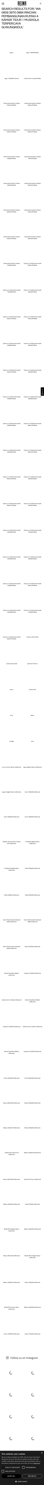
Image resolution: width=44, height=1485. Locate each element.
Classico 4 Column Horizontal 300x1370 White (11, 638)
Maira (32, 715)
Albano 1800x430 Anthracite (11, 1204)
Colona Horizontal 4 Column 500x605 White (11, 264)
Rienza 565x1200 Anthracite (11, 1256)
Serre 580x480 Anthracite (32, 792)
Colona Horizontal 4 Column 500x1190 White (11, 104)
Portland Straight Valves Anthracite (11, 869)
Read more (37, 1463)
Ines (32, 741)
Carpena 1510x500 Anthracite (32, 1051)
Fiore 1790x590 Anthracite (11, 1334)
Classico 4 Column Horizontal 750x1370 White (11, 371)
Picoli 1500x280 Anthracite (12, 1078)
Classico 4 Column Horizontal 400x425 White (32, 291)
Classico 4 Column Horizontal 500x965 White (11, 611)
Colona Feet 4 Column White (32, 78)
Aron (11, 715)
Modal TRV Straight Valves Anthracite (32, 1256)
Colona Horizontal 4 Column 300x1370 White (11, 237)
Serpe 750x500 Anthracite (32, 1334)
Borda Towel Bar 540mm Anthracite (32, 1001)
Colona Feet (32, 689)
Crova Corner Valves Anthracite (11, 767)
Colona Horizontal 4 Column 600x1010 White (11, 211)
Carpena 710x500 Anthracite (32, 973)
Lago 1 (12, 52)
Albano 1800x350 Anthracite (32, 1229)
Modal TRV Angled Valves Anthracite (11, 1230)
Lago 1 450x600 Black (32, 52)
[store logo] (22, 4)
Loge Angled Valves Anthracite (32, 767)
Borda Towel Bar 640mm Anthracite (11, 1052)
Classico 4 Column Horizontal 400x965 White (32, 398)
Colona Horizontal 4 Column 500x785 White (32, 157)
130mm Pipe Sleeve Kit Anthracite (12, 1153)
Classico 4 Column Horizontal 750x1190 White (32, 317)
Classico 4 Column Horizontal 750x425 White (32, 531)
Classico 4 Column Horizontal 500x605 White (11, 531)
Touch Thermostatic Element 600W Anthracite (32, 921)
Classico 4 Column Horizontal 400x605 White (11, 344)
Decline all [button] (32, 1476)
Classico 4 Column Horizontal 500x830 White (32, 558)
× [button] (41, 1453)
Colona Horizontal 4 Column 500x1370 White (11, 131)
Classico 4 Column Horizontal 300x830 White (32, 504)
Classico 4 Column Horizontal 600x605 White (11, 398)
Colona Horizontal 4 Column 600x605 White (11, 157)
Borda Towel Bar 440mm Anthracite (11, 974)
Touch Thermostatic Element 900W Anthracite (11, 947)
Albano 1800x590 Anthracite (32, 1307)
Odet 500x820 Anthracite (11, 895)
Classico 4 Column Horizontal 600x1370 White (11, 504)
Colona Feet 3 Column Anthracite (32, 1026)
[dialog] (22, 1468)
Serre (11, 689)
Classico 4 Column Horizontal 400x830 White (32, 371)
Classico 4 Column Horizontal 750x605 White (11, 584)
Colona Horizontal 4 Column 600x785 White (11, 184)
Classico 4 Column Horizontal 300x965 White (11, 558)
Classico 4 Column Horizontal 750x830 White (32, 611)
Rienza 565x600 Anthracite (32, 1103)
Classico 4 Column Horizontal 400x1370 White (32, 451)
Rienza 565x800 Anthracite (32, 1128)
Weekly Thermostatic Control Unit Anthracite (11, 842)
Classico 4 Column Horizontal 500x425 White (32, 478)
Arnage (11, 741)
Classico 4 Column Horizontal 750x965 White (11, 291)
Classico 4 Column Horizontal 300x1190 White (32, 584)
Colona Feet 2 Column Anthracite (11, 1000)
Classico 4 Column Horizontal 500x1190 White (32, 264)
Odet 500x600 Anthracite (32, 868)
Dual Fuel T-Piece (32, 664)
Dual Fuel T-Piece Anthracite (32, 1179)
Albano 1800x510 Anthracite (11, 1282)
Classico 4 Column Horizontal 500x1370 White (11, 317)
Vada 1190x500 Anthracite (32, 1282)
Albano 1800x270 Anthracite (11, 1128)
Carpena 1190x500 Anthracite (11, 1026)
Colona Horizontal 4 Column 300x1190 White (32, 211)
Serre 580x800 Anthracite (32, 817)
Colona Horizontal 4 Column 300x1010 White (32, 237)
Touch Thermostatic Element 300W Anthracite (11, 921)
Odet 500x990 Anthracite (32, 895)
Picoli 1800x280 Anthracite (32, 1078)
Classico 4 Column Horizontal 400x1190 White (32, 424)
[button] (22, 1481)
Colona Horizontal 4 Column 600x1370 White (32, 131)
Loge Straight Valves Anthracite (11, 792)
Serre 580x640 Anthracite (11, 817)
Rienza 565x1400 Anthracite (11, 1103)
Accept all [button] (11, 1476)
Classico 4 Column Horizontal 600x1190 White (11, 478)
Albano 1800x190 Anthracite (32, 1153)
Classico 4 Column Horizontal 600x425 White (32, 344)
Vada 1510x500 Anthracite (32, 946)
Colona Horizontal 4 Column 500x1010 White (32, 184)
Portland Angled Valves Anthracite (32, 842)
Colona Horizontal (11, 664)
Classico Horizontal (32, 637)
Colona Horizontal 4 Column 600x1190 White (32, 104)
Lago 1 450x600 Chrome (11, 78)
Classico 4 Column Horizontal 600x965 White (11, 451)
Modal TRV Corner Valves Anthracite (11, 1308)
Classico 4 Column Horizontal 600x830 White (11, 424)
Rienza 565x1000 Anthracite (11, 1179)
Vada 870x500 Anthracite (32, 1204)
